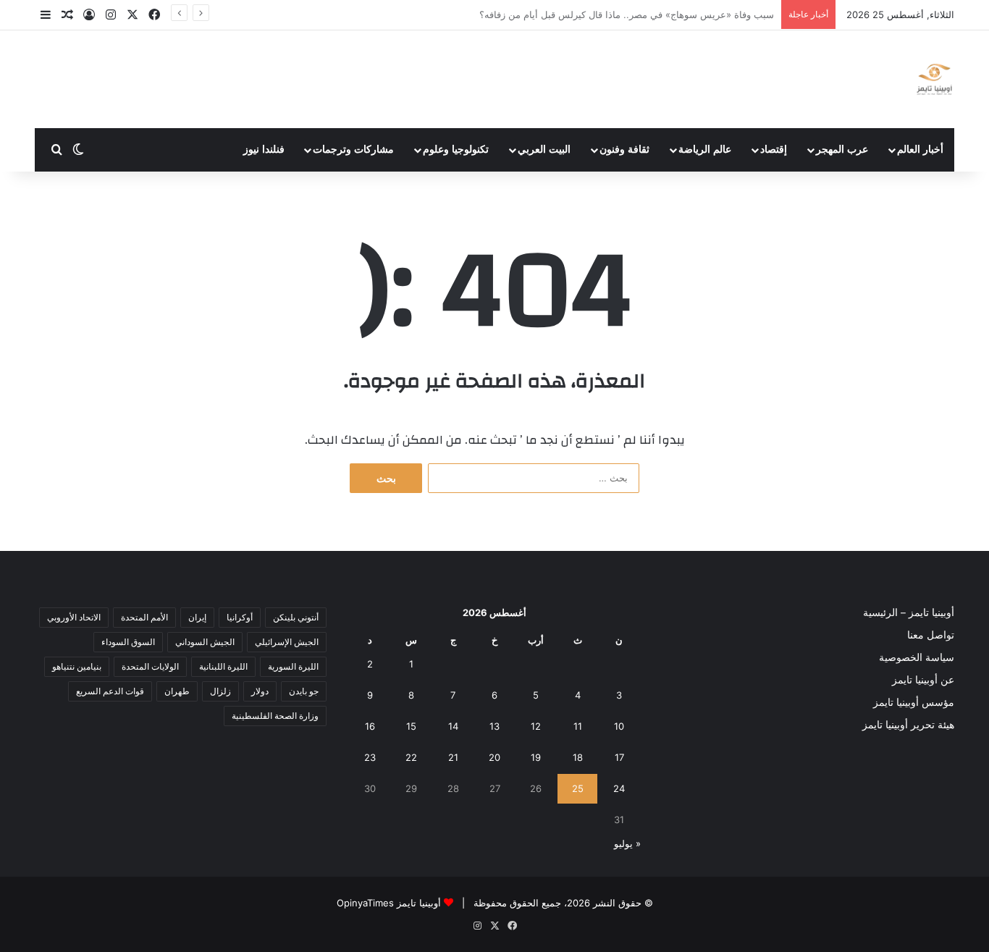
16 (370, 726)
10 (619, 726)
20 (494, 757)
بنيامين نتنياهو (76, 666)
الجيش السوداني (205, 641)
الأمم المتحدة (144, 617)
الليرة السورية (293, 666)
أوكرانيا (240, 617)
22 (411, 757)
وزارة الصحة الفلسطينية (275, 715)
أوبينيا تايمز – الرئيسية (908, 612)
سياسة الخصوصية (916, 657)
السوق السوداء (128, 641)
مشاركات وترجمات (353, 149)
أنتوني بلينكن (296, 617)
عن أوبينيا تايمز (923, 680)
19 (536, 757)
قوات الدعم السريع (110, 691)
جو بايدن (304, 691)
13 (494, 726)
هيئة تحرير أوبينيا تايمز (908, 724)
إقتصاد (773, 149)
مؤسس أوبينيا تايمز (913, 702)
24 (619, 788)
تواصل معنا (930, 635)
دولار (260, 691)
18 (578, 757)
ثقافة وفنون (624, 149)
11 (577, 726)
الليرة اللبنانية (223, 666)
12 (536, 726)
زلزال (220, 691)
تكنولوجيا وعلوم (456, 149)
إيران (197, 617)
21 (453, 757)
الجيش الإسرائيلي (287, 641)
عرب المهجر (842, 149)
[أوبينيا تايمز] (934, 79)
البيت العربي (544, 149)
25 (578, 788)
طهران (177, 691)
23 (370, 757)
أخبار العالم (920, 149)
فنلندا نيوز (264, 149)
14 (453, 726)
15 (411, 726)
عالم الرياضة (704, 149)
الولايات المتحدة (150, 666)
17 (619, 757)
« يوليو (627, 843)
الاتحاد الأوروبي (74, 617)
